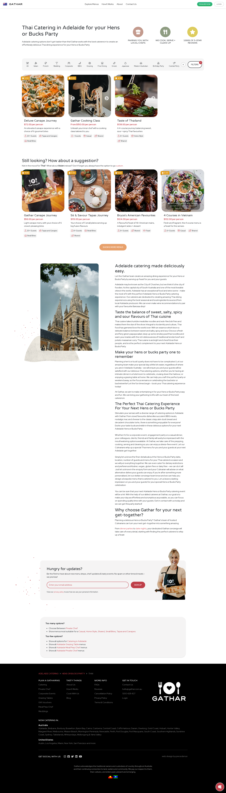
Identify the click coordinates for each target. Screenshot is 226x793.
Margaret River (45, 731)
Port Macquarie (136, 731)
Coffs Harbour (123, 728)
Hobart (162, 728)
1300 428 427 (128, 693)
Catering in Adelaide (77, 641)
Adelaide (42, 728)
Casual (82, 631)
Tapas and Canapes (126, 631)
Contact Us (131, 4)
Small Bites (111, 631)
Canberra (97, 728)
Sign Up (138, 585)
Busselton (70, 728)
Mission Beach (70, 731)
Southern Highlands (166, 731)
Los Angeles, (51, 743)
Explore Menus (92, 4)
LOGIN (219, 4)
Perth (112, 731)
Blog (68, 698)
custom (119, 165)
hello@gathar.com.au (132, 689)
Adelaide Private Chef (67, 650)
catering (49, 720)
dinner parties (126, 528)
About (120, 4)
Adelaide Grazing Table (68, 644)
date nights (141, 528)
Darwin (134, 728)
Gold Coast (153, 728)
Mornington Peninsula (88, 731)
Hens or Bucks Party (73, 673)
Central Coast (109, 728)
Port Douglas (122, 731)
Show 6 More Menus (113, 247)
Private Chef (72, 628)
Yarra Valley (96, 734)
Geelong (142, 728)
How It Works (108, 4)
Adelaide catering (48, 673)
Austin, (41, 743)
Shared (101, 631)
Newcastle (104, 731)
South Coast (150, 731)
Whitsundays (70, 734)
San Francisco (80, 743)
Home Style (91, 631)
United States (45, 739)
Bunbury (61, 728)
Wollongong (82, 734)
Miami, (61, 743)
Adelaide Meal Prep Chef (68, 647)
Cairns (89, 728)
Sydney (48, 734)
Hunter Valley (173, 728)
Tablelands (58, 734)
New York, (68, 743)
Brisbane (52, 728)
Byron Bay (80, 728)
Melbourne (58, 731)
